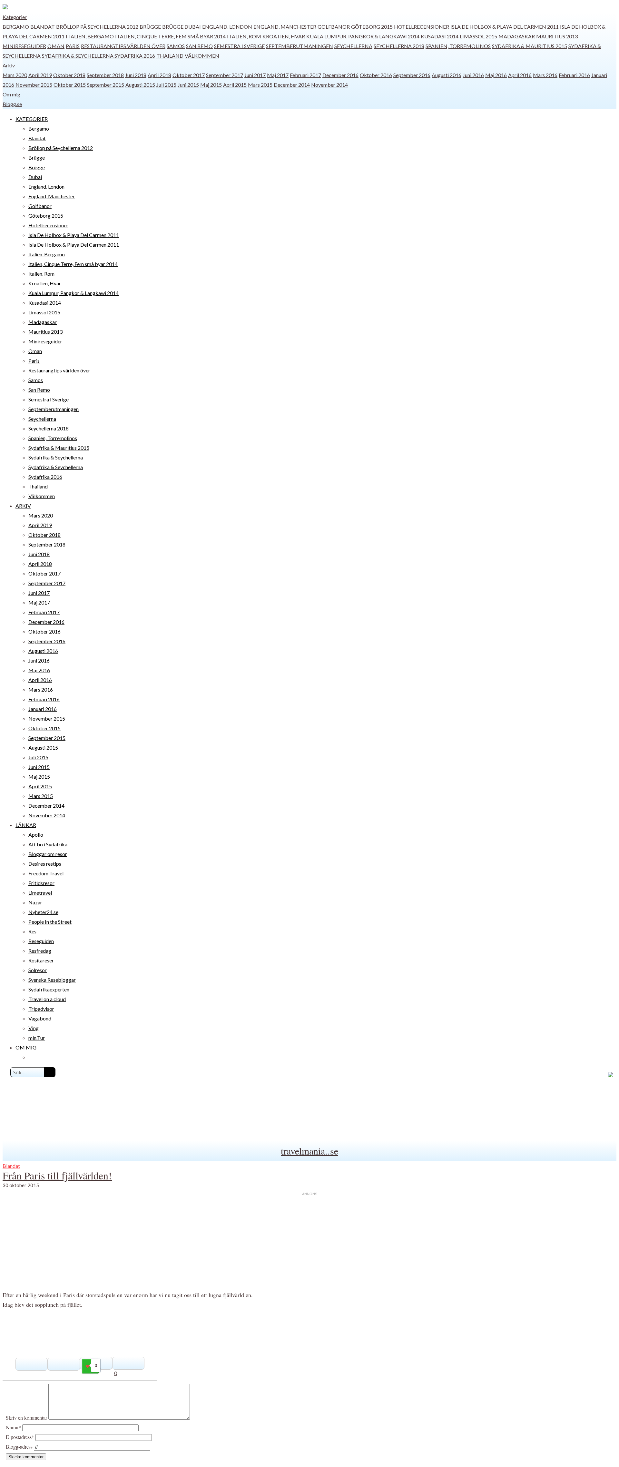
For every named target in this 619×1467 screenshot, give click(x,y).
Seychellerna (353, 46)
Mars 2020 (15, 75)
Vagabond (39, 1018)
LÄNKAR (25, 825)
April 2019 (40, 75)
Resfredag (39, 951)
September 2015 (105, 85)
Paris (73, 46)
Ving (33, 1028)
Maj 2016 (496, 75)
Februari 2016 (574, 75)
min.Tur (36, 1038)
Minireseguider (24, 46)
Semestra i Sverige (239, 46)
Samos (176, 46)
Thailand (169, 56)
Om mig (11, 94)
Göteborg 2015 (372, 27)
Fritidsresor (41, 883)
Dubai (192, 27)
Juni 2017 (255, 75)
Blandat (42, 27)
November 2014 (329, 85)
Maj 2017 (278, 75)
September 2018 (105, 75)
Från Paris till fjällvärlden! (57, 1175)
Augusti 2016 (446, 75)
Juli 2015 (166, 85)
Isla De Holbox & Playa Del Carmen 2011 (504, 27)
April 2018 (159, 75)
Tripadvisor (41, 1009)
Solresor (37, 970)
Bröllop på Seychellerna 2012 (97, 27)
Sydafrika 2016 (134, 56)
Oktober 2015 (70, 85)
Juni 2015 (188, 85)
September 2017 (224, 75)
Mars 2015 (260, 85)
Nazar (35, 902)
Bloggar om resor (47, 854)
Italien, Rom (244, 36)
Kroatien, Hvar (283, 36)
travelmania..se (309, 1150)
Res (32, 931)
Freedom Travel (46, 873)
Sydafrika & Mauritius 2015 (529, 46)
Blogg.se (12, 104)
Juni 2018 (135, 75)
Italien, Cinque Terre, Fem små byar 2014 (170, 36)
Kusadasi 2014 (439, 36)
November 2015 (33, 85)
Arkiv (9, 65)
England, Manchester (284, 27)
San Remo (199, 46)
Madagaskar (516, 36)
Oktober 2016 (376, 75)
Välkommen (202, 56)
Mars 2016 (545, 75)
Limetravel (40, 893)
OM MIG (25, 1047)
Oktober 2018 (69, 75)
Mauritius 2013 (557, 36)
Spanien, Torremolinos (458, 46)
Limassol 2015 (478, 36)
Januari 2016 (42, 709)
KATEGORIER (31, 119)
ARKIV (23, 506)
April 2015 (235, 85)
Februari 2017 (305, 75)
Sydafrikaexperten (48, 989)
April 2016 (520, 75)
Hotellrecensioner (421, 27)
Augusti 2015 (140, 85)
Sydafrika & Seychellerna (78, 56)
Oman (55, 46)
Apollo (35, 835)
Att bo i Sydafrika (47, 844)
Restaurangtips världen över (123, 46)
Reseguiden (41, 941)
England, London (227, 27)
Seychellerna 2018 (399, 46)
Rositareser (41, 960)
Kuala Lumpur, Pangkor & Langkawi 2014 (362, 36)
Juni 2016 (473, 75)
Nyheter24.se (43, 912)
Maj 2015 (211, 85)
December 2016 (340, 75)
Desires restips (44, 864)
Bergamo (16, 27)
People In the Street (50, 922)
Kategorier (15, 17)
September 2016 (411, 75)
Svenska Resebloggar (52, 980)
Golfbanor (334, 27)
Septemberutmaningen (299, 46)
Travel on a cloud (47, 999)
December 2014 (292, 85)
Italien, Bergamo (90, 36)
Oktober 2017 (188, 75)
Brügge (150, 27)
